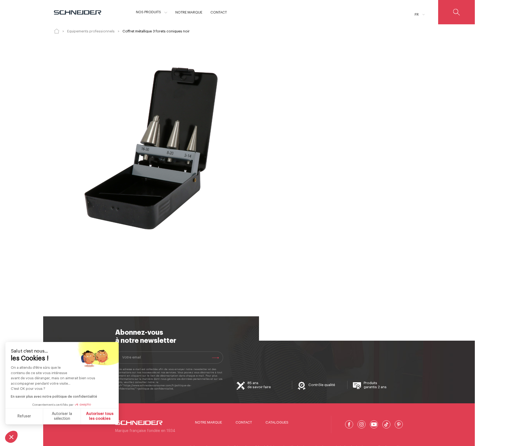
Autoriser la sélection (62, 416)
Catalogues (276, 422)
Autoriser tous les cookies (100, 416)
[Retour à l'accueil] (56, 31)
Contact (244, 422)
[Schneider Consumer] (77, 12)
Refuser (24, 416)
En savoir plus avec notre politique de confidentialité (54, 396)
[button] (11, 436)
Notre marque (208, 422)
